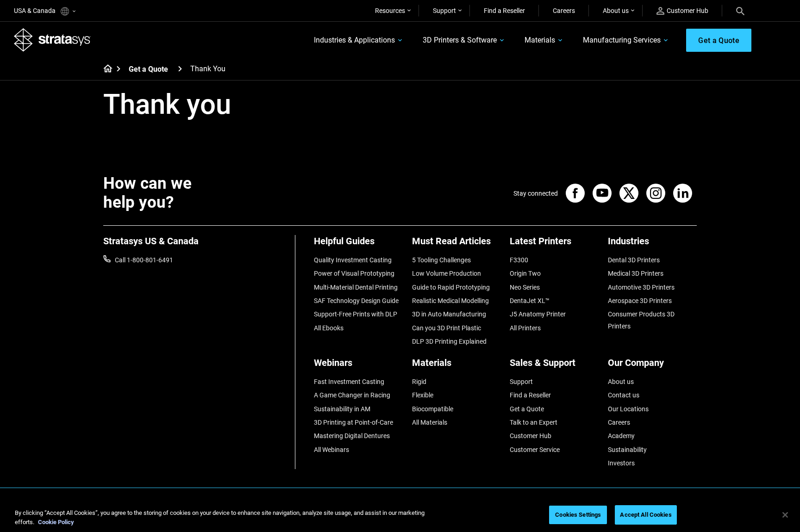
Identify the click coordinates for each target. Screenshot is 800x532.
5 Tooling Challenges (441, 260)
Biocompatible (432, 409)
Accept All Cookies (645, 514)
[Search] (740, 10)
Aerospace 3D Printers (640, 300)
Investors (621, 463)
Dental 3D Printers (634, 260)
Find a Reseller (504, 10)
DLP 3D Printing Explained (449, 341)
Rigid (419, 381)
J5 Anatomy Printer (538, 314)
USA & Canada (35, 10)
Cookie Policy (56, 522)
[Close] (785, 515)
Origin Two (525, 273)
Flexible (422, 395)
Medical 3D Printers (635, 273)
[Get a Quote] (180, 68)
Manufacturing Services (622, 40)
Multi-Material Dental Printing (356, 287)
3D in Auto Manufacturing (449, 314)
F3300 (519, 260)
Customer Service (535, 449)
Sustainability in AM (342, 409)
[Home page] (104, 69)
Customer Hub (687, 10)
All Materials (429, 422)
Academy (621, 435)
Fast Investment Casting (349, 381)
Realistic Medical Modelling (450, 300)
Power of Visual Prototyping (354, 273)
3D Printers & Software (460, 40)
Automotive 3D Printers (641, 287)
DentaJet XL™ (530, 300)
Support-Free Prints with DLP (355, 314)
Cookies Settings (578, 514)
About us (616, 10)
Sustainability (627, 449)
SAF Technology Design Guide (356, 300)
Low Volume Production (446, 273)
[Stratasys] (52, 39)
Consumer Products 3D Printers (641, 320)
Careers (564, 10)
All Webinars (331, 449)
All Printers (525, 328)
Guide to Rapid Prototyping (451, 287)
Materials (540, 40)
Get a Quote (148, 69)
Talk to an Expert (533, 422)
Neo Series (525, 287)
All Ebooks (329, 328)
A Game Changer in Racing (352, 395)
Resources (390, 10)
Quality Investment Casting (353, 260)
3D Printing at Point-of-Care (353, 422)
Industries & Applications (354, 40)
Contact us (623, 395)
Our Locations (628, 409)
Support (444, 10)
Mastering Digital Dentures (352, 435)
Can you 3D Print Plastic (446, 328)
